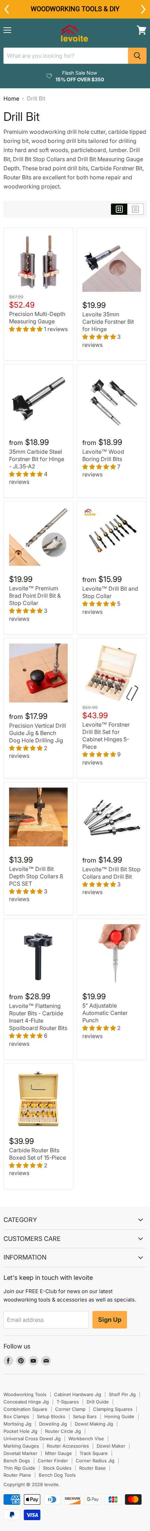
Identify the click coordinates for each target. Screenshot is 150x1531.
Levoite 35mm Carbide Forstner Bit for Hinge (108, 321)
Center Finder (53, 1460)
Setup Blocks (51, 1416)
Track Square (94, 1453)
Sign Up (109, 1319)
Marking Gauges (21, 1446)
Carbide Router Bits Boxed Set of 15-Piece (37, 1154)
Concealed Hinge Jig (26, 1402)
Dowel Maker (111, 1446)
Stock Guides (57, 1468)
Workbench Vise (86, 1438)
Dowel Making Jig (94, 1424)
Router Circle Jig (63, 1431)
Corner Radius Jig (95, 1460)
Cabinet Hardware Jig (77, 1394)
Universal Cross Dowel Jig (32, 1438)
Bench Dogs (16, 1460)
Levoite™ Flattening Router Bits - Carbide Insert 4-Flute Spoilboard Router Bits (38, 1016)
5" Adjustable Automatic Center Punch (105, 1013)
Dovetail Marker (20, 1453)
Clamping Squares (113, 1409)
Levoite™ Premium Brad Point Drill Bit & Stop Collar (35, 595)
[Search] (137, 56)
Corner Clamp (70, 1409)
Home (11, 98)
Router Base (92, 1468)
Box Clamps (16, 1416)
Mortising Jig (17, 1424)
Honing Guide (119, 1416)
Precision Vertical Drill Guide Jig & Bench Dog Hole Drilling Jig (37, 733)
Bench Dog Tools (57, 1475)
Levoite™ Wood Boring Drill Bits (103, 455)
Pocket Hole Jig (20, 1431)
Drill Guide (98, 1402)
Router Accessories (68, 1446)
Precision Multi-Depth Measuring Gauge (37, 317)
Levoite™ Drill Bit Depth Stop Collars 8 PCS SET (36, 876)
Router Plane (17, 1475)
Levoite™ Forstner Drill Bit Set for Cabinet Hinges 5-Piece (106, 735)
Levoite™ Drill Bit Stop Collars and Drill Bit (111, 873)
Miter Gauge (58, 1453)
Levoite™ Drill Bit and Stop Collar (110, 592)
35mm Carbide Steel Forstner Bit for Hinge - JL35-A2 (36, 459)
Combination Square (25, 1409)
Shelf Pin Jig (122, 1394)
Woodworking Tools (24, 1394)
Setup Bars (85, 1416)
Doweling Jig (53, 1424)
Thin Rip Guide (19, 1468)
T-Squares (68, 1402)
